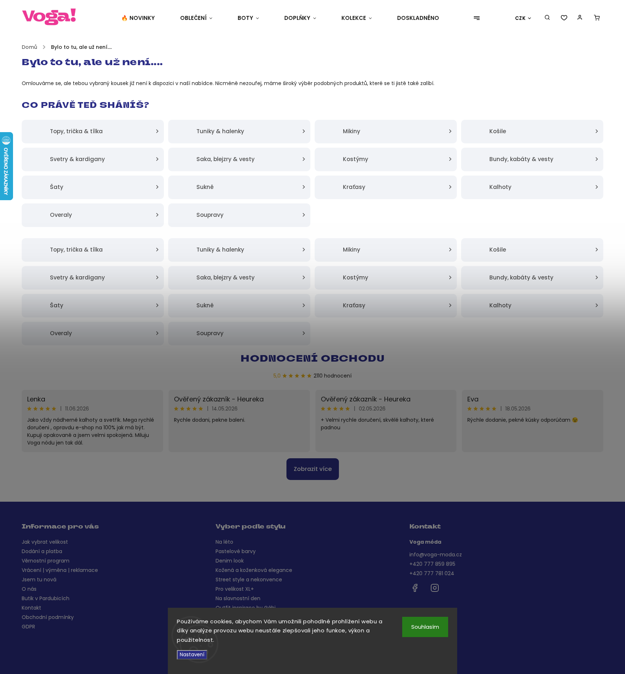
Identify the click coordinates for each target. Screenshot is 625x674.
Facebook (414, 587)
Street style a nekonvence (249, 579)
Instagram (434, 587)
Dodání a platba (42, 551)
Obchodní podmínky (48, 617)
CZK (520, 18)
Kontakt (31, 607)
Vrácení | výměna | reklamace (60, 570)
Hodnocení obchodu (313, 359)
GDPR (28, 626)
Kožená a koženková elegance (254, 570)
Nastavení (192, 654)
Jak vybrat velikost (45, 541)
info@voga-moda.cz (435, 554)
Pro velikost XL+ (235, 589)
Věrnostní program (45, 560)
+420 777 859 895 (432, 564)
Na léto (224, 541)
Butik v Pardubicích (45, 598)
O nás (29, 589)
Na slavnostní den (238, 598)
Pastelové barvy (236, 551)
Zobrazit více (313, 469)
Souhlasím (425, 627)
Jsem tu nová (39, 579)
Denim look (230, 560)
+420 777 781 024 (431, 573)
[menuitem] (144, 18)
